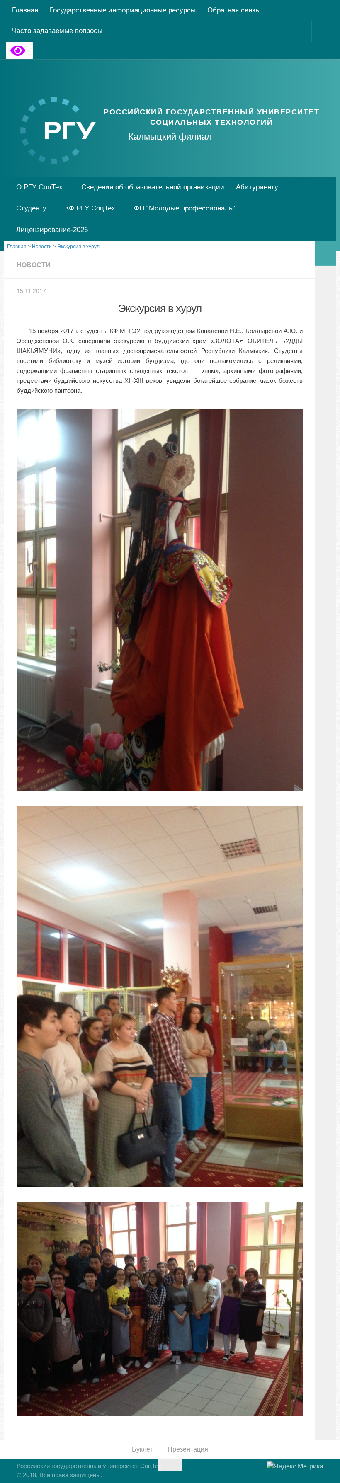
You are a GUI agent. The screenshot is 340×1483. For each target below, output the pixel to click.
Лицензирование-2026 (52, 230)
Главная (25, 10)
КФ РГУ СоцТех (90, 208)
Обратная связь (233, 10)
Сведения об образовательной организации (152, 187)
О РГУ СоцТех (39, 187)
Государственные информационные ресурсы (123, 10)
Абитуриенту (257, 187)
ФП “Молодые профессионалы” (185, 208)
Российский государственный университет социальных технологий (211, 117)
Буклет (142, 1449)
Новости (34, 265)
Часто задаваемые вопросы (57, 31)
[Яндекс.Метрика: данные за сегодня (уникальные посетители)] (295, 1466)
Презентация (188, 1449)
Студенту (31, 208)
